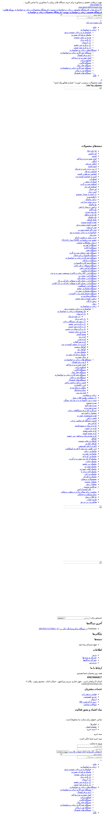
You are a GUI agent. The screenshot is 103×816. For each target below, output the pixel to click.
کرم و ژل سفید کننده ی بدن (73, 344)
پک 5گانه (93, 209)
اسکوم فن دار (90, 187)
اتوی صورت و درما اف (81, 58)
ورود (94, 655)
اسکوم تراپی (85, 60)
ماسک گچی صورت (88, 469)
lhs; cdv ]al (92, 151)
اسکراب (93, 179)
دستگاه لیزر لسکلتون (87, 286)
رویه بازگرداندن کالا (88, 702)
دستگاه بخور (91, 250)
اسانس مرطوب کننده (87, 174)
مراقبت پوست (90, 487)
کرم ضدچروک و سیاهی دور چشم (82, 436)
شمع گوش (81, 334)
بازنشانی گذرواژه (94, 751)
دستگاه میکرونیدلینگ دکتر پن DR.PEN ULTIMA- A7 (62, 629)
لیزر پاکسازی (80, 385)
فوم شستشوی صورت (87, 415)
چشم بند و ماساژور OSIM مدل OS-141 (79, 240)
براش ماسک (91, 199)
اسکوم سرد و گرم (88, 184)
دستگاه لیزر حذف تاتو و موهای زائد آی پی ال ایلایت (74, 283)
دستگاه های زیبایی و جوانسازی (83, 50)
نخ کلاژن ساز (91, 497)
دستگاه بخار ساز (84, 65)
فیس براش (92, 418)
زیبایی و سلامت (90, 395)
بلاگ (95, 75)
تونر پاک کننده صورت (87, 230)
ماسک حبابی (91, 461)
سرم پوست (91, 403)
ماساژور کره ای (89, 456)
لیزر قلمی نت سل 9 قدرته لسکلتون (81, 448)
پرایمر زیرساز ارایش (88, 207)
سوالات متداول (90, 704)
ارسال (94, 699)
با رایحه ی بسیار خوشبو (86, 194)
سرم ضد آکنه (91, 405)
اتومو (94, 156)
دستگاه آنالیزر (85, 63)
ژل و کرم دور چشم (82, 45)
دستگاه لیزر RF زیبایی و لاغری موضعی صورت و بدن (73, 273)
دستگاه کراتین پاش (88, 268)
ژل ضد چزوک (74, 316)
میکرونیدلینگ (80, 390)
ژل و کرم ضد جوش (82, 47)
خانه (95, 27)
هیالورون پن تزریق (88, 502)
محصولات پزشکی (89, 479)
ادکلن (94, 161)
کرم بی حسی (91, 428)
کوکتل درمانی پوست (87, 441)
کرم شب (82, 339)
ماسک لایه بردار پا (89, 471)
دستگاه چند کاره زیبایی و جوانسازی (75, 53)
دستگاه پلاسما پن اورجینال (85, 255)
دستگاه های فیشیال (82, 73)
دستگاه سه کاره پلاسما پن (85, 263)
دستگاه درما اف (89, 260)
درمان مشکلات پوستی (87, 242)
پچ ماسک (93, 204)
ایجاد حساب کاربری (77, 751)
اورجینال (93, 189)
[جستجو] (101, 20)
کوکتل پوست (80, 347)
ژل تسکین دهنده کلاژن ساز (84, 398)
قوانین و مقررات (89, 694)
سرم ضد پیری (90, 408)
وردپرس (93, 663)
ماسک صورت (90, 466)
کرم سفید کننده (90, 433)
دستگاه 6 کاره (90, 248)
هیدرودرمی (81, 393)
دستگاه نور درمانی (83, 70)
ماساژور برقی (90, 451)
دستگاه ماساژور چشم (87, 288)
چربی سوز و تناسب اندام (86, 237)
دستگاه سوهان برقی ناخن (85, 265)
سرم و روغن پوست (82, 37)
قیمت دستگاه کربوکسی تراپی (83, 421)
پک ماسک (92, 217)
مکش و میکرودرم (78, 387)
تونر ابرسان (91, 227)
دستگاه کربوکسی (89, 270)
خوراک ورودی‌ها (89, 657)
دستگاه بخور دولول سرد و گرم (83, 253)
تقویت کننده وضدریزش (86, 225)
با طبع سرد (92, 197)
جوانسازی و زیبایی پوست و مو (78, 32)
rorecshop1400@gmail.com (90, 7)
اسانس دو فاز (90, 171)
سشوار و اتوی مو (89, 413)
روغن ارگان (91, 301)
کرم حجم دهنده (90, 431)
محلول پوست (91, 482)
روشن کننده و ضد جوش (86, 298)
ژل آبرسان (86, 42)
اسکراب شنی (91, 181)
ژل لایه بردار (85, 40)
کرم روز (82, 337)
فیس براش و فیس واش (75, 382)
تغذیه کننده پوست (89, 222)
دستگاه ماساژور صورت (86, 291)
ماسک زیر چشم (89, 464)
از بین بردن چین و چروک (86, 169)
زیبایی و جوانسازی (88, 30)
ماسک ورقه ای (90, 476)
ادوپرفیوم (92, 166)
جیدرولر (93, 235)
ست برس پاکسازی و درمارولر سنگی (80, 400)
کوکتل (94, 438)
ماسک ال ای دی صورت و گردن (83, 459)
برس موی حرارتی (89, 202)
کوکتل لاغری (91, 443)
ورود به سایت (62, 752)
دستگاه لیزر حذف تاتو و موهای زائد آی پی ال (77, 281)
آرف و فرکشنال (84, 55)
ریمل (94, 304)
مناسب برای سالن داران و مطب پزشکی (79, 492)
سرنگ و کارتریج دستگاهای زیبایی (82, 410)
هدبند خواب (92, 499)
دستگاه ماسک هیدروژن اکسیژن (83, 293)
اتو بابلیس (92, 153)
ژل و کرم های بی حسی (75, 329)
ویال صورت (80, 357)
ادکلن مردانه (91, 164)
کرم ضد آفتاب (79, 342)
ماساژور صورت (89, 454)
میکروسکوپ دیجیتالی (87, 494)
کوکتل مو (82, 349)
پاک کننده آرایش (84, 489)
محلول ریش (91, 484)
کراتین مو (92, 423)
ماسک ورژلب (90, 474)
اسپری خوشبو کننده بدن (86, 176)
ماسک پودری (80, 352)
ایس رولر (92, 192)
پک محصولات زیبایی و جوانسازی (71, 311)
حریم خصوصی (90, 697)
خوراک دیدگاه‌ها (90, 660)
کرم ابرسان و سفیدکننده (86, 426)
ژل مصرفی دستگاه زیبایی (74, 321)
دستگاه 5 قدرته (90, 245)
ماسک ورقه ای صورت (81, 35)
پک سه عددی (91, 212)
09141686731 (96, 5)
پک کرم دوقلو (91, 215)
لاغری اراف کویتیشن (87, 446)
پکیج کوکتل (92, 220)
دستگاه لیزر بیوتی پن (87, 276)
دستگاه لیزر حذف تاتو (87, 278)
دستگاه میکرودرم (89, 296)
